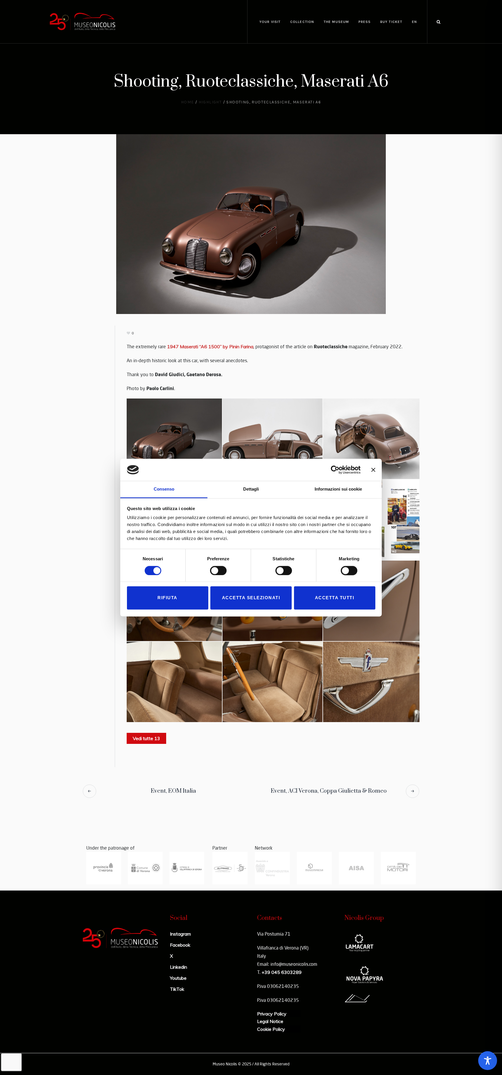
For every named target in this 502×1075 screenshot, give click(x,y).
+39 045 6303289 (281, 972)
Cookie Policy (271, 1029)
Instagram (180, 934)
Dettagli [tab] (251, 489)
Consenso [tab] (164, 489)
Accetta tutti (334, 597)
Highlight (210, 102)
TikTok (177, 989)
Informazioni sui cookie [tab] (338, 489)
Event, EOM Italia (173, 791)
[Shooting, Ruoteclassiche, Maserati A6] (251, 223)
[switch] (218, 570)
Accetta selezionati (251, 597)
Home (187, 102)
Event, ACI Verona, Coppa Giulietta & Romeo (329, 791)
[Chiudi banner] (373, 470)
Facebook (180, 945)
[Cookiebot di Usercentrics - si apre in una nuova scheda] (335, 469)
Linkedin (178, 967)
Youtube (178, 978)
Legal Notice (270, 1021)
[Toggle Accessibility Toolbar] (488, 1061)
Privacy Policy (271, 1014)
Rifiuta (167, 597)
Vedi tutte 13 (146, 738)
